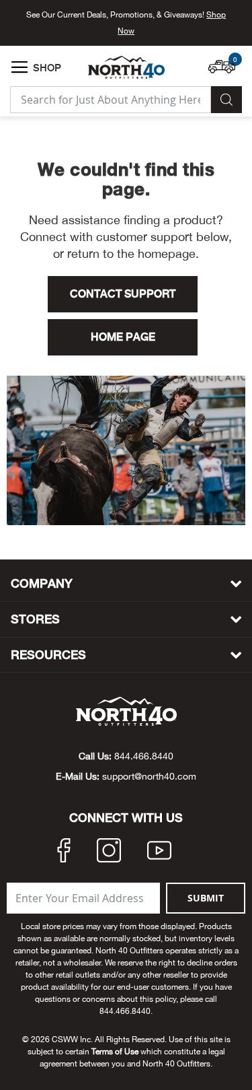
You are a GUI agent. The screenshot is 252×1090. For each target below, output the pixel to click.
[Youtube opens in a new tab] (159, 852)
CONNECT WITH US (126, 818)
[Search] (226, 99)
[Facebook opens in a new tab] (64, 852)
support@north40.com (149, 776)
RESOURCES (48, 655)
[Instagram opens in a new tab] (109, 852)
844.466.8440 (143, 756)
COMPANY (42, 583)
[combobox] (110, 99)
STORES (35, 619)
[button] (225, 60)
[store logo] (126, 67)
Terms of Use (114, 1051)
